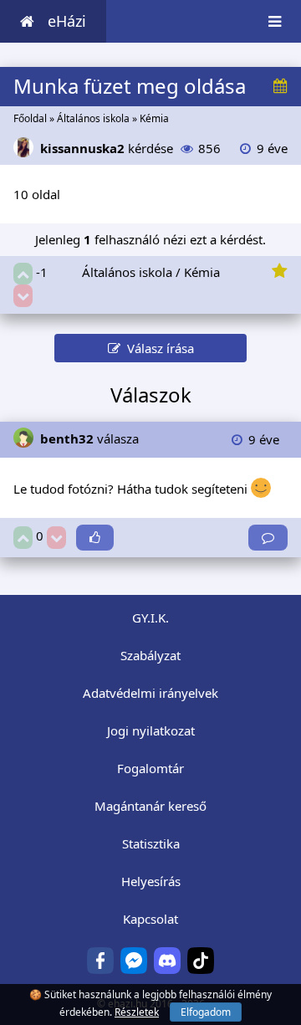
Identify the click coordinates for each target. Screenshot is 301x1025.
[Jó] (23, 274)
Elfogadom (206, 1012)
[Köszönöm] (95, 538)
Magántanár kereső (150, 805)
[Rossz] (23, 295)
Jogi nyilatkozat (151, 730)
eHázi (67, 21)
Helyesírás (151, 881)
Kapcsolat (150, 918)
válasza (89, 438)
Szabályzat (150, 655)
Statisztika (151, 843)
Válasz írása (157, 348)
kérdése (106, 148)
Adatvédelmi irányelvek (150, 692)
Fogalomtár (150, 768)
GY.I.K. (150, 617)
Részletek (137, 1012)
